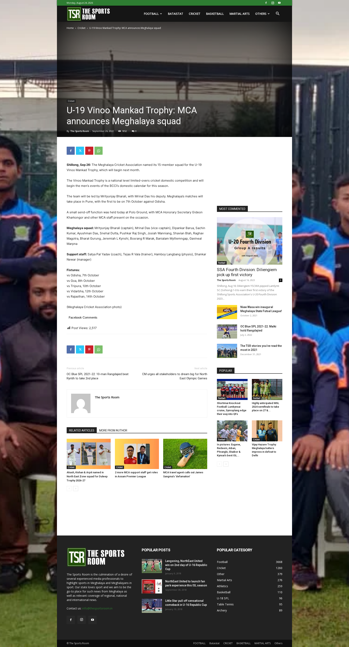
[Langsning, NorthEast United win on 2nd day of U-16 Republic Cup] (152, 566)
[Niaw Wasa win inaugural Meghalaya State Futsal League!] (227, 312)
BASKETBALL (215, 14)
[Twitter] (80, 151)
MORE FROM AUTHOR (113, 430)
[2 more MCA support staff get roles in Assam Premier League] (137, 454)
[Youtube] (279, 3)
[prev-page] (69, 488)
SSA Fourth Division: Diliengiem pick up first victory (247, 272)
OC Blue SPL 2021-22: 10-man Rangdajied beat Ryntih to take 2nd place (97, 376)
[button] (277, 14)
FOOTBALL (151, 14)
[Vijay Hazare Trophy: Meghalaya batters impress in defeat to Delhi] (267, 430)
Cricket (81, 28)
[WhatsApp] (99, 151)
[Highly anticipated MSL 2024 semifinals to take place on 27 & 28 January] (267, 389)
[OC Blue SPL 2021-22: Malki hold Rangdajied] (227, 331)
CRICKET (194, 14)
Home (70, 28)
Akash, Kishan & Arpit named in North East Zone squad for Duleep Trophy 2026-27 (87, 476)
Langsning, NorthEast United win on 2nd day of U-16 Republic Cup (186, 565)
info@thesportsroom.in (97, 608)
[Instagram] (273, 3)
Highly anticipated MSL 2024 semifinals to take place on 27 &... (265, 407)
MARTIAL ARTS (239, 14)
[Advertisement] (247, 172)
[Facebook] (266, 3)
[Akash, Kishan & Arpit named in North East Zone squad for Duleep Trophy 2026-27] (89, 454)
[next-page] (75, 488)
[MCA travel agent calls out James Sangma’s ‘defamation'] (185, 454)
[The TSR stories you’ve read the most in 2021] (227, 351)
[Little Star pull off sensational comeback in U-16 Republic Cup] (152, 606)
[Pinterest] (89, 151)
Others (260, 14)
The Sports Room (79, 131)
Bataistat (175, 14)
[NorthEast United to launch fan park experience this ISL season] (152, 586)
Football (221, 262)
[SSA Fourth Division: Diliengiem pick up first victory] (249, 241)
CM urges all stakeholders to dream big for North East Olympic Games (174, 376)
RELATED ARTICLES (81, 430)
